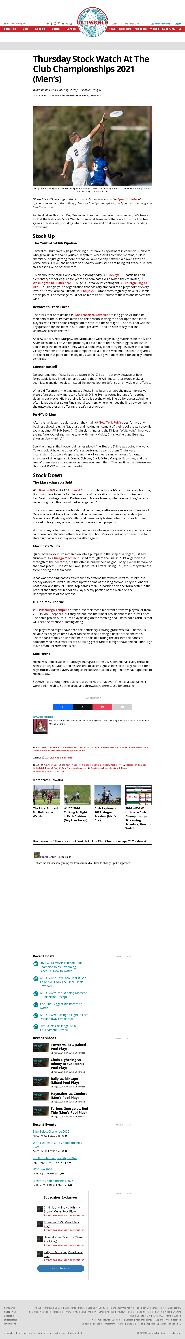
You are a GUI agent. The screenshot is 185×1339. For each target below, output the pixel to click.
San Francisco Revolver (91, 315)
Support (158, 1319)
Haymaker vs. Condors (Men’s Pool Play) (69, 1095)
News (112, 28)
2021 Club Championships (58, 757)
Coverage (95, 95)
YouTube (86, 1323)
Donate (81, 1307)
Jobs (137, 1307)
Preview (121, 1311)
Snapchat (150, 1323)
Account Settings (144, 1319)
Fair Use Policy (125, 1307)
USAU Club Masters (56, 1185)
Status (162, 1307)
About (115, 23)
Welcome (96, 1319)
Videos (154, 28)
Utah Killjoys (119, 768)
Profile (130, 1311)
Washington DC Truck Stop (52, 283)
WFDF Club (55, 1151)
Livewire (177, 1311)
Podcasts (140, 28)
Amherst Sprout (79, 490)
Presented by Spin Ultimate (70, 750)
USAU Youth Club (56, 1162)
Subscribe (176, 1319)
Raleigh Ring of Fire (46, 768)
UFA (148, 1315)
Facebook (98, 1323)
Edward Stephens (65, 95)
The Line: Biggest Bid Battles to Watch (61, 1006)
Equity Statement (107, 1307)
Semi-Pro (10, 28)
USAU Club (55, 1135)
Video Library (174, 1307)
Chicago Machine (64, 558)
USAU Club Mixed (76, 1052)
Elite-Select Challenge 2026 (16, 23)
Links (75, 1311)
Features (33, 1311)
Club (25, 28)
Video (167, 1311)
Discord (124, 23)
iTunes (171, 1323)
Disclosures (70, 1307)
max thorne (128, 747)
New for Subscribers (113, 1319)
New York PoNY (110, 422)
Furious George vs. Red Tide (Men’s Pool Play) (69, 1110)
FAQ (167, 1319)
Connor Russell (100, 747)
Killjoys (88, 291)
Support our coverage (161, 23)
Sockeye (114, 275)
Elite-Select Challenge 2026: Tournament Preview (58, 1028)
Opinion (92, 1311)
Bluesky (130, 1323)
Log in (178, 23)
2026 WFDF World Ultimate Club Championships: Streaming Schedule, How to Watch (61, 967)
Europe (71, 28)
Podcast (110, 1311)
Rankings (125, 28)
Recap (150, 1311)
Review (158, 1311)
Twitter (120, 1323)
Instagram (110, 1323)
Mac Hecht (115, 747)
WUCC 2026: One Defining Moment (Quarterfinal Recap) (63, 995)
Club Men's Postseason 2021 (76, 747)
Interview (66, 1311)
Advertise (47, 1307)
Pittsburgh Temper (53, 610)
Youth (56, 28)
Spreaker (161, 1323)
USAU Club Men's (51, 747)
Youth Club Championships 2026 (55, 1158)
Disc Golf (134, 23)
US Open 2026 (42, 1169)
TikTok (140, 1323)
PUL (154, 1315)
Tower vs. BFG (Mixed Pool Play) (68, 1046)
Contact (58, 1307)
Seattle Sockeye (99, 768)
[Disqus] (92, 896)
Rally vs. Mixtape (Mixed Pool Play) (65, 1080)
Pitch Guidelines (149, 1307)
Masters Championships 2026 (53, 1181)
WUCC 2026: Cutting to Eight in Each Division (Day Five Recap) (64, 1017)
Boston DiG (47, 490)
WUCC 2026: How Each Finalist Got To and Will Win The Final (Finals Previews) (63, 982)
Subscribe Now (61, 1268)
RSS (179, 1323)
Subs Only (168, 28)
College (40, 28)
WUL (161, 1315)
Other (101, 1311)
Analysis (83, 95)
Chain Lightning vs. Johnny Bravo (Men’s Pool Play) (67, 1064)
